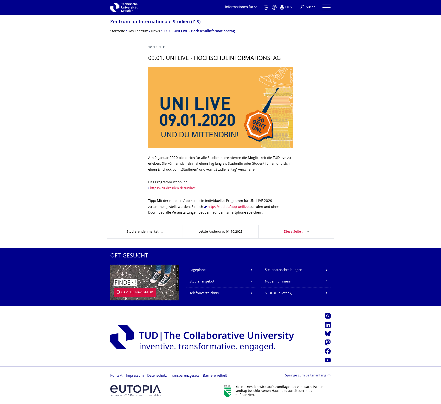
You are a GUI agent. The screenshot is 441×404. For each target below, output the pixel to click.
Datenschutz (157, 376)
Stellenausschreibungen (283, 270)
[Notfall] (266, 7)
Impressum (135, 376)
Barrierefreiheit (215, 376)
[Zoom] (220, 107)
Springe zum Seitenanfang (305, 375)
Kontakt (116, 376)
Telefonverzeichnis (204, 293)
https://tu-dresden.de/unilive (173, 188)
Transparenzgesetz (184, 376)
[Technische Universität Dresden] (124, 7)
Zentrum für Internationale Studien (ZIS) (155, 22)
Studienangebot (201, 281)
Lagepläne (197, 270)
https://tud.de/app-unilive (228, 207)
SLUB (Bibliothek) (278, 293)
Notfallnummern (278, 281)
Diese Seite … (294, 231)
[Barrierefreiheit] (274, 7)
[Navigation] (326, 7)
